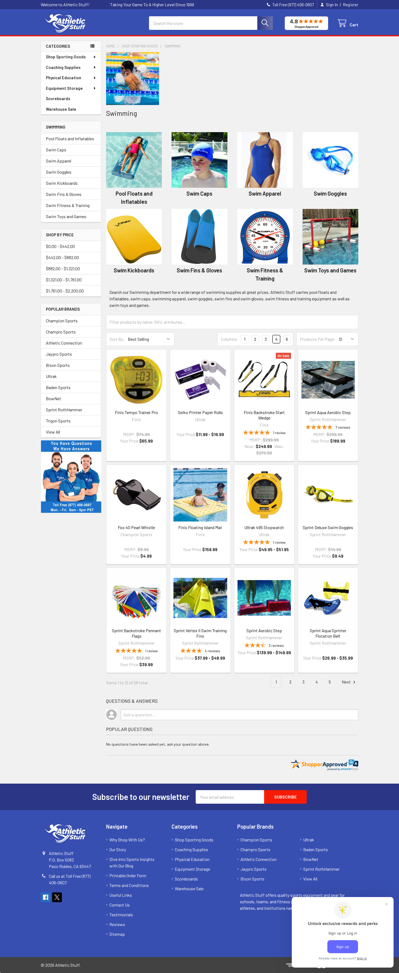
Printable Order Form (127, 875)
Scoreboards (58, 98)
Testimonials (121, 914)
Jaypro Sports (59, 354)
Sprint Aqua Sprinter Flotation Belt (328, 633)
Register (350, 4)
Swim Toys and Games (66, 216)
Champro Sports (61, 331)
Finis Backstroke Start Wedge (264, 415)
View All (53, 431)
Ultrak (51, 376)
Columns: (229, 339)
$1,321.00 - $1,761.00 (64, 279)
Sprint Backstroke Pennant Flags (136, 633)
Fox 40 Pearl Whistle (136, 527)
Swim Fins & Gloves (63, 194)
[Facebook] (45, 897)
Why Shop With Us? (127, 839)
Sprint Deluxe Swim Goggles (328, 527)
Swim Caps (56, 149)
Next (347, 681)
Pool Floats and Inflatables (70, 138)
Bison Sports (58, 365)
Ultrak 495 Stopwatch (264, 527)
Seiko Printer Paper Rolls (200, 412)
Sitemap (117, 934)
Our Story (117, 849)
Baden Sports (58, 387)
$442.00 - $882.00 (62, 257)
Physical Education (63, 77)
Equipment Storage (64, 88)
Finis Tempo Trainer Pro (136, 412)
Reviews (117, 924)
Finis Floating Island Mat (200, 527)
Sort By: (117, 339)
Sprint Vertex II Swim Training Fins (200, 633)
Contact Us (119, 904)
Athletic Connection (64, 342)
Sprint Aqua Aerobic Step (328, 412)
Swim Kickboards (62, 183)
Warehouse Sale (61, 109)
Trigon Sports (58, 420)
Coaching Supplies (63, 67)
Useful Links (120, 895)
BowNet (53, 398)
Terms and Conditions (129, 885)
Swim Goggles (58, 171)
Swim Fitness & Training (68, 205)
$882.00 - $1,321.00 (63, 268)
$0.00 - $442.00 (60, 246)
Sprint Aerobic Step (264, 630)
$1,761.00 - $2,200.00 (65, 290)
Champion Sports (62, 320)
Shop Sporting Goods (66, 56)
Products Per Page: (317, 339)
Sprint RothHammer (64, 409)
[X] (57, 897)
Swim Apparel (58, 160)
